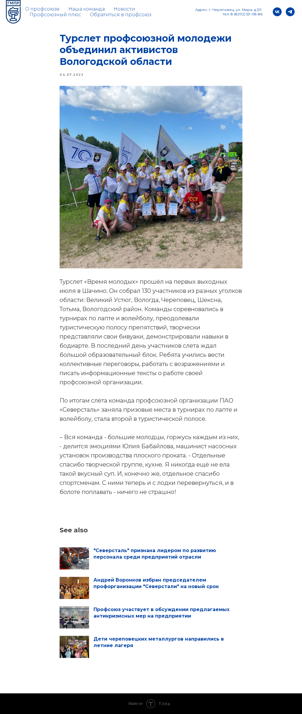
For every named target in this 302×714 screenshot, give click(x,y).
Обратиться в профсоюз (120, 14)
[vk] (277, 11)
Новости (124, 9)
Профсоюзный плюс (55, 14)
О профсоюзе (42, 9)
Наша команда (86, 9)
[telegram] (290, 11)
